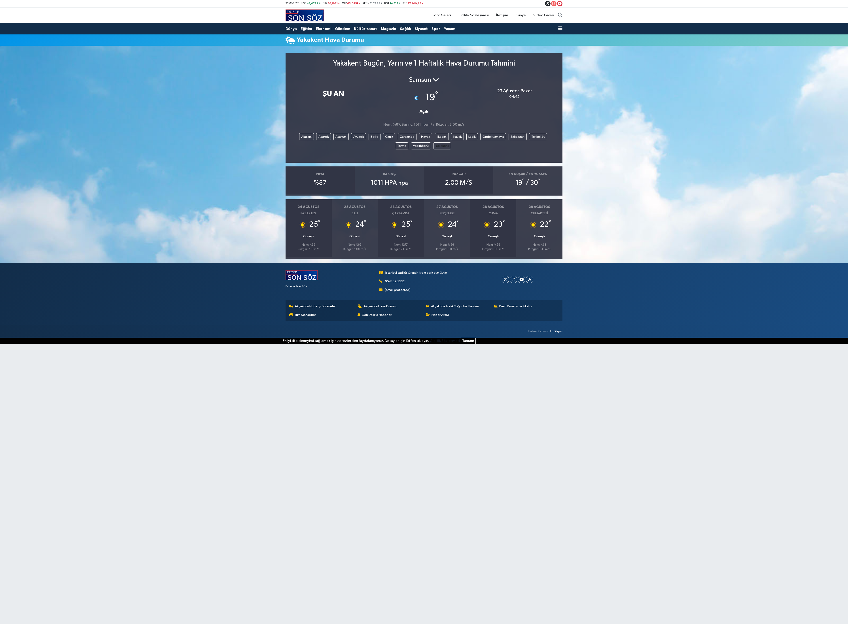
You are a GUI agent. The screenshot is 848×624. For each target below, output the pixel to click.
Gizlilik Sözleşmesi (473, 15)
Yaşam (449, 29)
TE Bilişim (556, 331)
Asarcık (323, 136)
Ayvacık (358, 136)
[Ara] (560, 15)
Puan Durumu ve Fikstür (515, 306)
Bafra (374, 136)
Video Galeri (543, 15)
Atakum (340, 136)
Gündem (342, 29)
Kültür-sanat (365, 29)
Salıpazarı (517, 136)
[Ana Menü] (560, 29)
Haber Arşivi (440, 315)
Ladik (472, 136)
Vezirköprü (421, 145)
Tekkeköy (538, 136)
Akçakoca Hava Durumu (380, 306)
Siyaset (421, 29)
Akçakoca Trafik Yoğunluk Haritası (455, 306)
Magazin (388, 29)
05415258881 (395, 281)
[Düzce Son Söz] (305, 15)
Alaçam (306, 136)
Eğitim (306, 29)
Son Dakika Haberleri (377, 315)
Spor (436, 29)
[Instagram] (513, 279)
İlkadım (442, 136)
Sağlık (405, 29)
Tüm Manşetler (305, 315)
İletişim (502, 15)
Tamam (468, 341)
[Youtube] (521, 279)
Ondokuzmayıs (493, 136)
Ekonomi (323, 29)
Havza (425, 136)
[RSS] (529, 279)
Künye (521, 15)
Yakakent (442, 145)
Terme (401, 145)
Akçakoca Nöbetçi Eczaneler (315, 306)
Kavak (457, 136)
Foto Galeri (441, 15)
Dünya (291, 29)
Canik (389, 136)
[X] (505, 279)
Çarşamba (407, 136)
